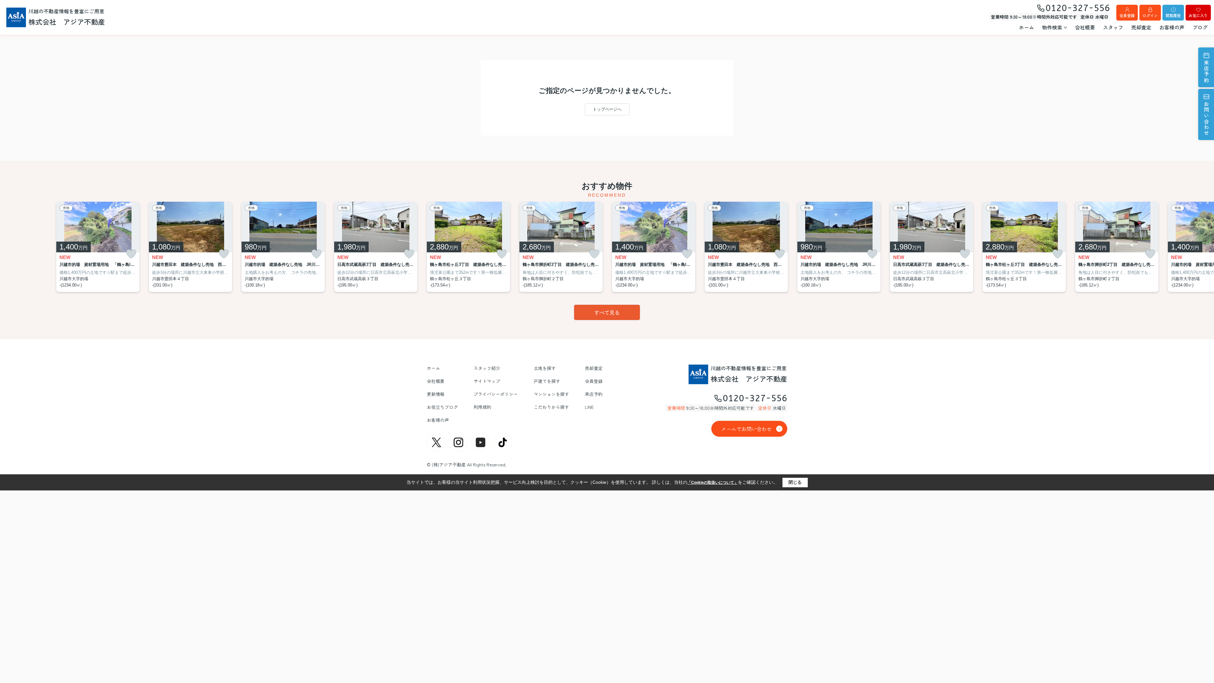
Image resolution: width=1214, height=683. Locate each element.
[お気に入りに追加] (131, 254)
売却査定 (1141, 27)
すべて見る (607, 312)
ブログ (1200, 27)
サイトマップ (487, 381)
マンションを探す (551, 394)
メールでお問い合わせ (746, 429)
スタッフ (1113, 27)
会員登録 (1127, 15)
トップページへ (607, 109)
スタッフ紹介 (487, 368)
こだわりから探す (551, 407)
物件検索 (1052, 27)
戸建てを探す (547, 381)
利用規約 (482, 407)
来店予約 (1206, 71)
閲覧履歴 (1173, 15)
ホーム (1026, 27)
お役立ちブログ (442, 407)
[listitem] (468, 247)
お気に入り (1198, 15)
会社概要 (1085, 27)
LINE (589, 407)
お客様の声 (1172, 27)
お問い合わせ (1206, 119)
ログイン (1150, 15)
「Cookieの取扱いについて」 (712, 482)
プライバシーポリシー (496, 394)
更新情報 (436, 394)
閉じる (795, 482)
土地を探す (545, 368)
